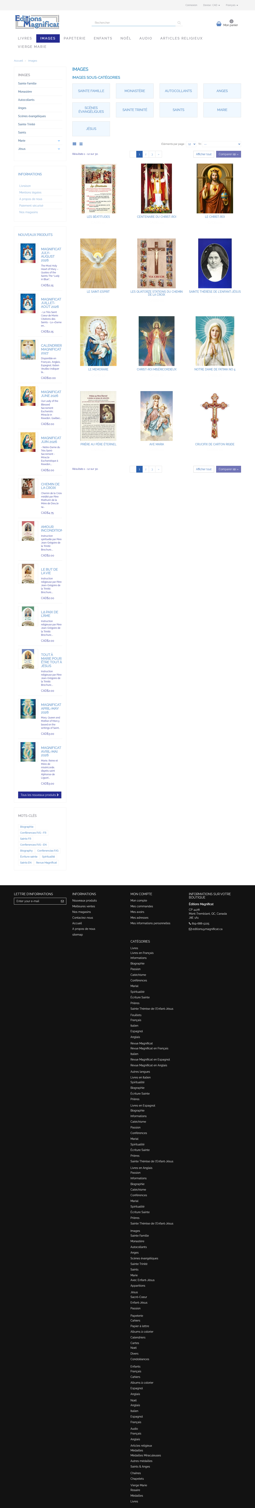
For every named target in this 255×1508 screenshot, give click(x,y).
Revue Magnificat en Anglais (148, 1065)
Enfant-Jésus (138, 1302)
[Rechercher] (179, 22)
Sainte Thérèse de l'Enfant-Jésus (215, 291)
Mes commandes (141, 906)
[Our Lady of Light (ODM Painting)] (28, 709)
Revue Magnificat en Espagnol (150, 1059)
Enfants (103, 38)
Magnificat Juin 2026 (51, 440)
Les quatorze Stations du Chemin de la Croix (156, 293)
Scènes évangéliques (91, 110)
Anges (222, 91)
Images (48, 38)
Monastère (135, 91)
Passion (135, 969)
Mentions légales (30, 192)
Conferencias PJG (47, 850)
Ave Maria (156, 444)
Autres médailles (141, 1461)
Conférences (138, 980)
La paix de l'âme (49, 614)
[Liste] (82, 143)
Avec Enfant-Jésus (142, 1280)
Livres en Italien (140, 1077)
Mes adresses (139, 917)
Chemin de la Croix (50, 486)
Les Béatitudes (98, 216)
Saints (178, 110)
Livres (25, 38)
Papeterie (75, 38)
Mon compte (138, 900)
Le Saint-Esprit (98, 291)
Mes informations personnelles (150, 923)
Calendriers (137, 1337)
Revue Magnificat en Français (149, 1048)
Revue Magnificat (46, 862)
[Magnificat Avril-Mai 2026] (28, 752)
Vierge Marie (32, 47)
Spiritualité (48, 856)
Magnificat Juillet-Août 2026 (51, 303)
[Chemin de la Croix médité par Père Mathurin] (28, 488)
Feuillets (135, 1015)
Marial (134, 986)
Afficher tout (204, 154)
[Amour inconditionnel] (28, 531)
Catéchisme (138, 974)
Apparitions (137, 1285)
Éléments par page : (173, 143)
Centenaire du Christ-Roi (156, 216)
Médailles (136, 1450)
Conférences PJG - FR (33, 832)
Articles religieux (181, 38)
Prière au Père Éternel (98, 444)
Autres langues (140, 1071)
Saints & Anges (140, 1466)
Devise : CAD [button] (210, 5)
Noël (126, 38)
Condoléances (139, 1359)
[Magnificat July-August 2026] (28, 253)
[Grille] (75, 143)
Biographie (26, 826)
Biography (26, 850)
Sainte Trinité (135, 110)
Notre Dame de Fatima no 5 (214, 369)
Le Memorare (98, 369)
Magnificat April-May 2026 (51, 708)
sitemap (77, 934)
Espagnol (136, 1031)
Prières (134, 1003)
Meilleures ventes (83, 906)
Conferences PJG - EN (33, 844)
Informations (30, 174)
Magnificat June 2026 (51, 394)
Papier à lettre (139, 1326)
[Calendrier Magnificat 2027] (28, 350)
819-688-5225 (200, 923)
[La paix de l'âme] (28, 616)
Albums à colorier (141, 1331)
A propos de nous (30, 199)
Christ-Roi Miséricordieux (157, 369)
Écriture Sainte (140, 997)
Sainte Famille (91, 91)
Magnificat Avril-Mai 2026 (51, 751)
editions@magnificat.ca (207, 929)
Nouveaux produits (35, 235)
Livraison (25, 185)
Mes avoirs (137, 911)
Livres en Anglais (141, 1168)
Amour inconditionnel (55, 529)
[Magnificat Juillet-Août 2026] (28, 303)
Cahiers (135, 1320)
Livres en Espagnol (142, 1105)
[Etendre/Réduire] (59, 140)
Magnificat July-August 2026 (51, 254)
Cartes (134, 1343)
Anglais (135, 1037)
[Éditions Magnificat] (50, 21)
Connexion (191, 5)
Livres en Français (142, 953)
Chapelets (137, 1478)
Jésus (91, 129)
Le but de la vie (49, 571)
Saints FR (25, 838)
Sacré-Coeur (138, 1297)
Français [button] (231, 5)
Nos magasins (28, 212)
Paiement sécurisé (31, 205)
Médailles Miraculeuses (145, 1455)
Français (135, 1020)
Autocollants (178, 91)
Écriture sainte (28, 856)
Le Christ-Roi (215, 216)
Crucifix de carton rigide (214, 444)
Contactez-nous (82, 917)
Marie (222, 110)
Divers (134, 1353)
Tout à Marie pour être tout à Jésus (51, 660)
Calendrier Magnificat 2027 (51, 349)
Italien (134, 1025)
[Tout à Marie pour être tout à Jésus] (28, 659)
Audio (145, 38)
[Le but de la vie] (28, 574)
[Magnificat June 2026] (28, 396)
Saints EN (25, 862)
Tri (199, 143)
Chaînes (135, 1473)
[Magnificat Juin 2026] (28, 442)
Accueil (77, 923)
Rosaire (135, 1490)
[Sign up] (62, 901)
